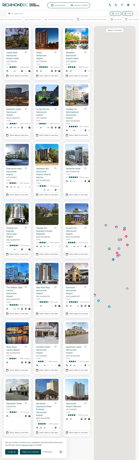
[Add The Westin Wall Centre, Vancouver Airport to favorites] (26, 287)
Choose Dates (59, 5)
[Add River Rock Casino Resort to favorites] (26, 347)
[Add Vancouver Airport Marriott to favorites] (85, 403)
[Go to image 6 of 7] (19, 48)
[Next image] (25, 39)
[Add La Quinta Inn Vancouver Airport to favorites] (55, 109)
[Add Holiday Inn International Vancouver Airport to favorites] (85, 109)
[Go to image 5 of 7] (18, 48)
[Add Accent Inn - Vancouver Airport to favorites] (85, 228)
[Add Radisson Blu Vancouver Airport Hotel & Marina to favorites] (55, 168)
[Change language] (110, 5)
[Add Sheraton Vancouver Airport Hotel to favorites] (85, 52)
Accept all (12, 452)
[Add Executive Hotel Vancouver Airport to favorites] (26, 168)
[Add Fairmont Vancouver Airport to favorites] (85, 287)
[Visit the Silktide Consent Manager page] (60, 451)
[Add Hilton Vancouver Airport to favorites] (55, 52)
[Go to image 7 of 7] (80, 48)
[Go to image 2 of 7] (14, 48)
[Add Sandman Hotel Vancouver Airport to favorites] (85, 347)
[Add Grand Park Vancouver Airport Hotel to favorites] (26, 52)
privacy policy (27, 445)
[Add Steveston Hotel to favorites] (26, 403)
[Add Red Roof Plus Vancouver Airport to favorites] (55, 287)
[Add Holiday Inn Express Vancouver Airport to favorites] (26, 228)
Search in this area (115, 30)
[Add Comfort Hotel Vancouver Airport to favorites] (55, 347)
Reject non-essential (30, 452)
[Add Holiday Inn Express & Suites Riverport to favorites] (55, 228)
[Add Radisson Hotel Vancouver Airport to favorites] (26, 109)
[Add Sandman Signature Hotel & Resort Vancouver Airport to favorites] (55, 403)
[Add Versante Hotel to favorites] (85, 168)
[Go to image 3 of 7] (45, 48)
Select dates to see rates (18, 76)
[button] (116, 227)
